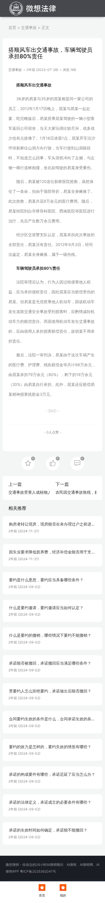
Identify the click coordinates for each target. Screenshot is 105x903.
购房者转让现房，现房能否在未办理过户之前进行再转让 (52, 524)
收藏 (28, 463)
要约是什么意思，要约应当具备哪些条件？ (46, 580)
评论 (77, 463)
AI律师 (71, 864)
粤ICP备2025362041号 (38, 871)
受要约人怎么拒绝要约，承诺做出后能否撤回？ (50, 691)
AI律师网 (86, 864)
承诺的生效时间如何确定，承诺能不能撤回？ (48, 830)
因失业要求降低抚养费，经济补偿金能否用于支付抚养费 (52, 552)
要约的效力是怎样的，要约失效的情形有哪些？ (50, 747)
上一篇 (15, 484)
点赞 (52, 463)
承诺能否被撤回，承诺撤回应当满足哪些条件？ (50, 663)
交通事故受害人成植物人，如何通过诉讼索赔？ (49, 492)
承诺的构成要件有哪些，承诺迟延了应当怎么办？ (52, 774)
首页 (12, 27)
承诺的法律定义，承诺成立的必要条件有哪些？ (50, 802)
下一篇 (62, 484)
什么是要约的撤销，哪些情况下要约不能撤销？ (50, 635)
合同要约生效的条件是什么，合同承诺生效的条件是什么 (52, 719)
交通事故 (29, 27)
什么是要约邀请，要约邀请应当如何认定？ (46, 607)
